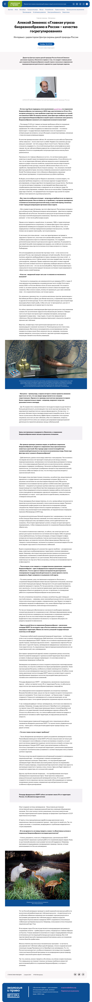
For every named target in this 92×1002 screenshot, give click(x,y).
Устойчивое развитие (39, 12)
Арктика (10, 9)
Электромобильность (54, 12)
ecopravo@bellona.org (68, 987)
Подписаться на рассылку (70, 991)
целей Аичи (58, 109)
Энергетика (65, 12)
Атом (16, 9)
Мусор (41, 9)
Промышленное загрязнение (75, 9)
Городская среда (32, 9)
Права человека (60, 9)
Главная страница (42, 18)
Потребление (49, 9)
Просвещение (27, 12)
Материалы (51, 18)
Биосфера (23, 9)
